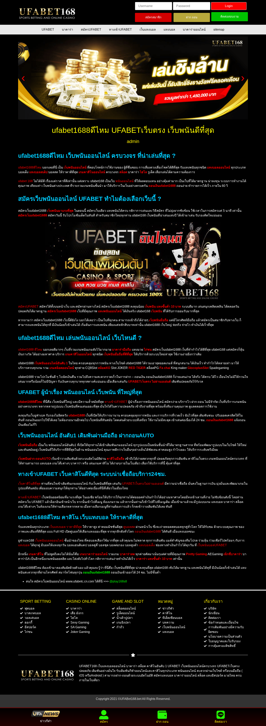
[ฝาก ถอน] (162, 714)
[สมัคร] (103, 714)
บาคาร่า (67, 29)
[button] (23, 78)
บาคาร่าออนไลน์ (194, 29)
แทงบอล (169, 29)
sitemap (218, 29)
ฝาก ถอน (162, 721)
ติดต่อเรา (221, 721)
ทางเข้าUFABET (120, 29)
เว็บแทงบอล (148, 29)
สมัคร (104, 721)
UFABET (48, 29)
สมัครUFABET (91, 29)
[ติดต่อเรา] (220, 714)
